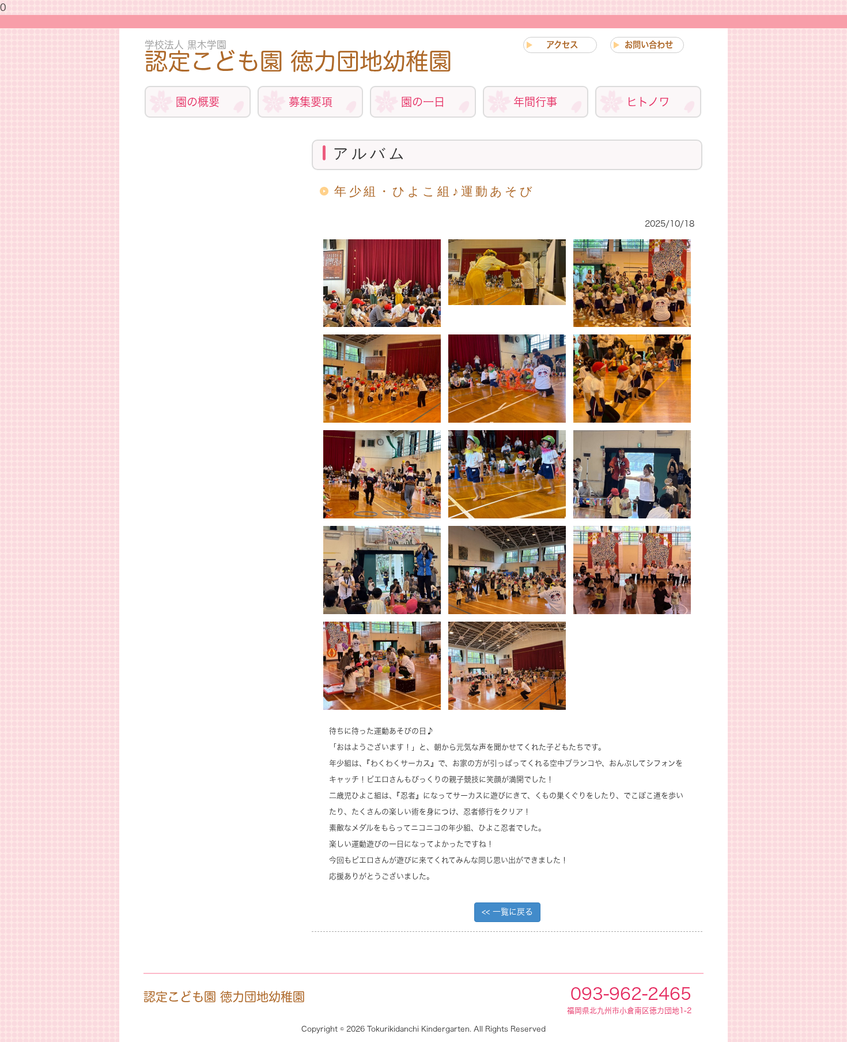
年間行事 (535, 101)
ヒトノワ (648, 101)
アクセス (562, 44)
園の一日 (423, 101)
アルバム (217, 175)
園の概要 (198, 101)
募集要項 (310, 101)
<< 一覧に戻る (507, 912)
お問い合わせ (649, 44)
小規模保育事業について (217, 348)
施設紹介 (217, 259)
